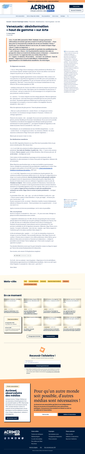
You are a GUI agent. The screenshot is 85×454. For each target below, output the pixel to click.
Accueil (8, 21)
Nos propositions (46, 16)
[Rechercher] (68, 16)
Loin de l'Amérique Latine (20, 21)
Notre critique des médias (33, 16)
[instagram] (15, 438)
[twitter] (8, 438)
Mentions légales (33, 447)
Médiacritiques (35, 436)
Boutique (63, 16)
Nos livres (34, 443)
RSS (41, 447)
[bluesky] (19, 438)
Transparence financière (55, 436)
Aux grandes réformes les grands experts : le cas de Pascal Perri (12, 330)
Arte (25, 281)
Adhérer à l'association (69, 414)
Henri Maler (11, 33)
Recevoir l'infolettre (76, 10)
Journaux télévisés (33, 281)
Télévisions (65, 281)
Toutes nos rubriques (37, 434)
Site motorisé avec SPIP (50, 447)
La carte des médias (36, 439)
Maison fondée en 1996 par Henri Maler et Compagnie (42, 450)
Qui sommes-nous (54, 434)
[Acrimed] (42, 8)
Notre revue (55, 16)
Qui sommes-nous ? (12, 418)
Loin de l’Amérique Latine (30, 284)
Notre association (20, 16)
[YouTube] (12, 438)
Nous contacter (53, 439)
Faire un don (76, 6)
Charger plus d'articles (34, 336)
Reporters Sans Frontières (54, 281)
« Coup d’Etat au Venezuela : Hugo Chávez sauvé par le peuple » (70, 204)
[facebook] (5, 438)
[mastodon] (22, 438)
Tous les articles (50, 336)
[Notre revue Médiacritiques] (9, 10)
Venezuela (43, 281)
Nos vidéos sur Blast (36, 441)
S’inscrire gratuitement (42, 366)
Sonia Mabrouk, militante (11, 324)
